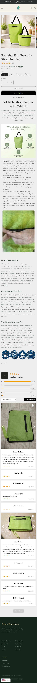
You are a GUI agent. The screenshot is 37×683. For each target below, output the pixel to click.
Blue (27, 75)
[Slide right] (22, 52)
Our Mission (5, 660)
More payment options (18, 97)
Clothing (4, 649)
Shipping (3, 68)
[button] (2, 8)
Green (5, 75)
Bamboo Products (6, 640)
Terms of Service (6, 666)
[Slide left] (15, 52)
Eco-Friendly (5, 643)
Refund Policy (18, 643)
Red (12, 75)
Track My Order (19, 646)
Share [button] (4, 363)
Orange (20, 75)
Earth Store (10, 624)
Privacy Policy (5, 663)
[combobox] (5, 680)
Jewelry (4, 646)
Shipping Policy (19, 640)
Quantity (3, 78)
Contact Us (18, 649)
